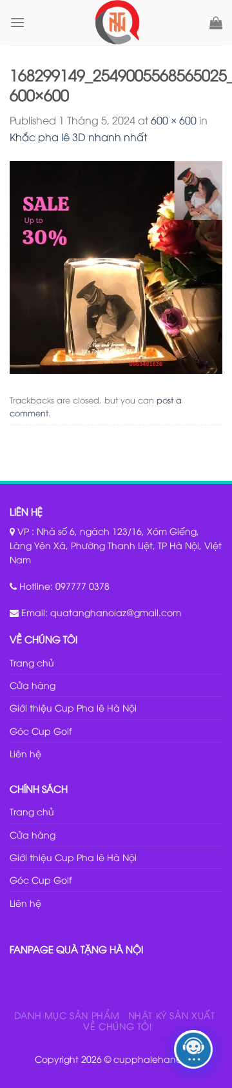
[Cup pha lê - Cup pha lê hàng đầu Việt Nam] (117, 22)
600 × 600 (174, 120)
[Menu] (17, 22)
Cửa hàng (32, 685)
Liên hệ (25, 753)
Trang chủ (32, 662)
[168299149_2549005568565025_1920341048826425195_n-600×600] (116, 265)
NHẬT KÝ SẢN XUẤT (171, 1015)
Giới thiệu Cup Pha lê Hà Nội (73, 707)
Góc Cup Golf (41, 730)
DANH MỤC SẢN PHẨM (66, 1015)
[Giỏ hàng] (215, 22)
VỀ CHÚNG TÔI (117, 1026)
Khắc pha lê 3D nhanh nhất (78, 137)
